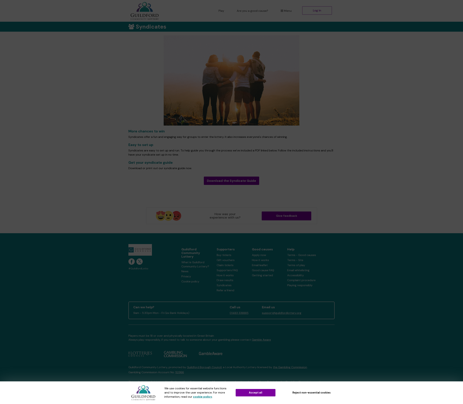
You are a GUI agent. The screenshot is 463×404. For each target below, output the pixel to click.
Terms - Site (295, 260)
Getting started (262, 275)
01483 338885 (239, 313)
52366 (179, 372)
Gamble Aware (261, 340)
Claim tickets (225, 265)
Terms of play (296, 265)
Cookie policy (190, 281)
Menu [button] (288, 11)
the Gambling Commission (290, 367)
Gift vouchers (226, 260)
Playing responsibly (300, 285)
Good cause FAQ (263, 270)
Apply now (259, 255)
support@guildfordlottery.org (281, 313)
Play (221, 11)
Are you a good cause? (252, 11)
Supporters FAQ (227, 270)
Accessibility (295, 275)
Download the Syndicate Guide (231, 181)
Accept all (255, 392)
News (184, 271)
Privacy (186, 276)
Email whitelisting (298, 270)
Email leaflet (260, 265)
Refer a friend (225, 290)
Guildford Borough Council (204, 367)
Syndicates (224, 285)
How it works (225, 275)
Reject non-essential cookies (311, 392)
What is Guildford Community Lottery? (195, 264)
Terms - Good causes (301, 255)
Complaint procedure (301, 280)
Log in (317, 10)
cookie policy (202, 397)
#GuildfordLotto (138, 268)
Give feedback (286, 216)
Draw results (225, 280)
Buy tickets (224, 255)
